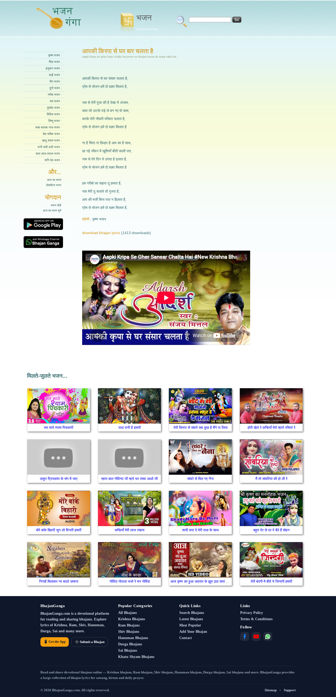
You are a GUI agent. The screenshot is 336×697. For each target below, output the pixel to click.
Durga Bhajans (130, 644)
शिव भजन (54, 62)
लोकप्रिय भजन (53, 185)
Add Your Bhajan (193, 632)
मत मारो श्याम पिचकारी (58, 427)
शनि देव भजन (52, 160)
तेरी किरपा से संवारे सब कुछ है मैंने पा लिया (201, 427)
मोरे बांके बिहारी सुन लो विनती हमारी (58, 530)
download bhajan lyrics (101, 233)
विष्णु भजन (54, 121)
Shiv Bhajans (128, 632)
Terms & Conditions (256, 619)
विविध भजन (53, 114)
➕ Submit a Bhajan (89, 642)
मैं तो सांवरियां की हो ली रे (271, 479)
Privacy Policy (251, 613)
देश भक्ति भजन (51, 134)
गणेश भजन (54, 94)
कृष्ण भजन (54, 55)
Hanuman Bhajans (133, 638)
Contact (185, 638)
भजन (147, 21)
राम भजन (55, 101)
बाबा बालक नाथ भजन (47, 127)
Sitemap (271, 690)
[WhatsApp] (267, 636)
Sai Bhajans (127, 650)
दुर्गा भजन (54, 88)
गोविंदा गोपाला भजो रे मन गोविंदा (129, 581)
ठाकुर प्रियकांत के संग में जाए (58, 479)
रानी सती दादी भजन (49, 147)
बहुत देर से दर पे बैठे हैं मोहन (271, 530)
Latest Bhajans (191, 619)
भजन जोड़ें (56, 205)
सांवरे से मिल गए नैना (200, 479)
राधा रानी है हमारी (129, 427)
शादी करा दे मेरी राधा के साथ (200, 530)
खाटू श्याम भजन (51, 140)
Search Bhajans (191, 613)
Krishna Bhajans (131, 619)
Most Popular (190, 625)
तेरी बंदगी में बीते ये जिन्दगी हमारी (271, 581)
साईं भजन (54, 75)
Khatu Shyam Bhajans (136, 657)
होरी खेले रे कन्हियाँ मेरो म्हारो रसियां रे (271, 427)
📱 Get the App (55, 642)
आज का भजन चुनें (52, 210)
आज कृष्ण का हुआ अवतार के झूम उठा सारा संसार (201, 581)
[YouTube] (256, 636)
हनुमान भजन (53, 68)
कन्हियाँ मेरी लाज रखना (129, 530)
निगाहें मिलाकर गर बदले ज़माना (58, 581)
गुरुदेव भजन (53, 108)
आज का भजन (54, 179)
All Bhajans (127, 613)
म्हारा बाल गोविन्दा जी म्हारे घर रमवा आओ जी (129, 479)
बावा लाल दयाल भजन (48, 153)
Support (290, 690)
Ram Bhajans (129, 625)
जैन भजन (54, 81)
